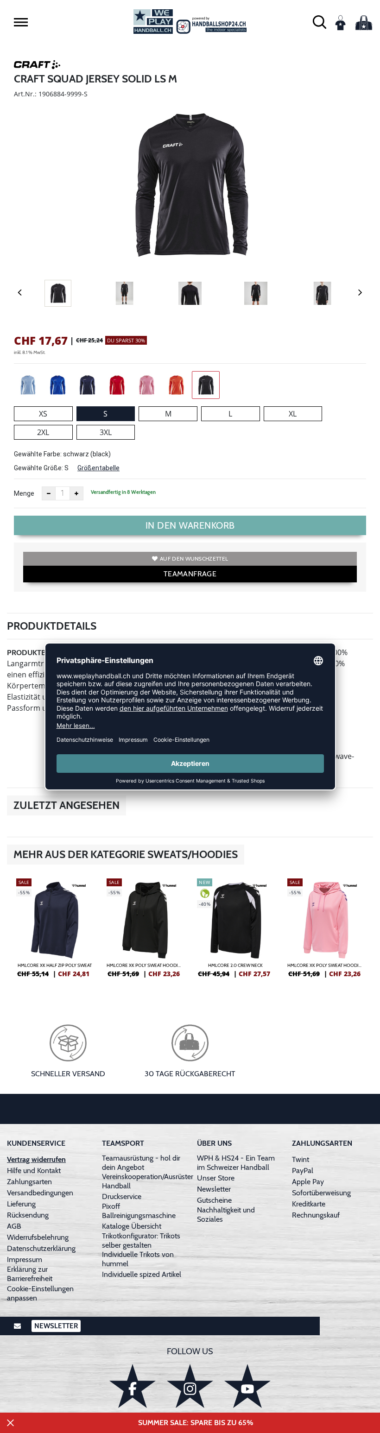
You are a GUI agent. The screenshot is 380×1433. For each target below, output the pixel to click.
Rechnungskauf (316, 1215)
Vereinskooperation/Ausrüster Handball (147, 1181)
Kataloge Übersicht (131, 1226)
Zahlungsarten (29, 1181)
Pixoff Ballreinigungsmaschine (139, 1211)
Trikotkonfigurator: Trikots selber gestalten (141, 1240)
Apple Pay (308, 1181)
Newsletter (214, 1189)
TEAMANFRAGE (190, 573)
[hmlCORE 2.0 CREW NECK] (235, 932)
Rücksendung (28, 1215)
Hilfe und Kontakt (34, 1170)
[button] (21, 22)
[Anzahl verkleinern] (49, 493)
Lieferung (21, 1203)
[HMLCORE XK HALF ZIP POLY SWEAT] (54, 932)
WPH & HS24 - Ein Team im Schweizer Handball (236, 1163)
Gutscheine (214, 1200)
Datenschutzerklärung (41, 1248)
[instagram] (190, 1386)
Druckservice (121, 1196)
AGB (14, 1226)
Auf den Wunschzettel (194, 558)
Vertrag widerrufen (36, 1159)
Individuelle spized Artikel (141, 1274)
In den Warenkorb (190, 525)
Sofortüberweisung (321, 1192)
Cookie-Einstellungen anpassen (40, 1293)
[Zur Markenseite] (37, 66)
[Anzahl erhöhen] (76, 493)
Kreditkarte (308, 1203)
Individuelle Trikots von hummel (138, 1259)
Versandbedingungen (40, 1192)
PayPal (302, 1170)
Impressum (24, 1259)
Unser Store (215, 1178)
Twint (300, 1159)
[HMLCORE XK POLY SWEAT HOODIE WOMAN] (145, 932)
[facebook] (132, 1386)
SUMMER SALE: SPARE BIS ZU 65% (195, 1422)
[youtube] (247, 1386)
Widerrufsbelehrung (38, 1237)
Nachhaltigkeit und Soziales (226, 1215)
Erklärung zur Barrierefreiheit (29, 1274)
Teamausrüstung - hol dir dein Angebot (141, 1163)
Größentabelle (98, 468)
